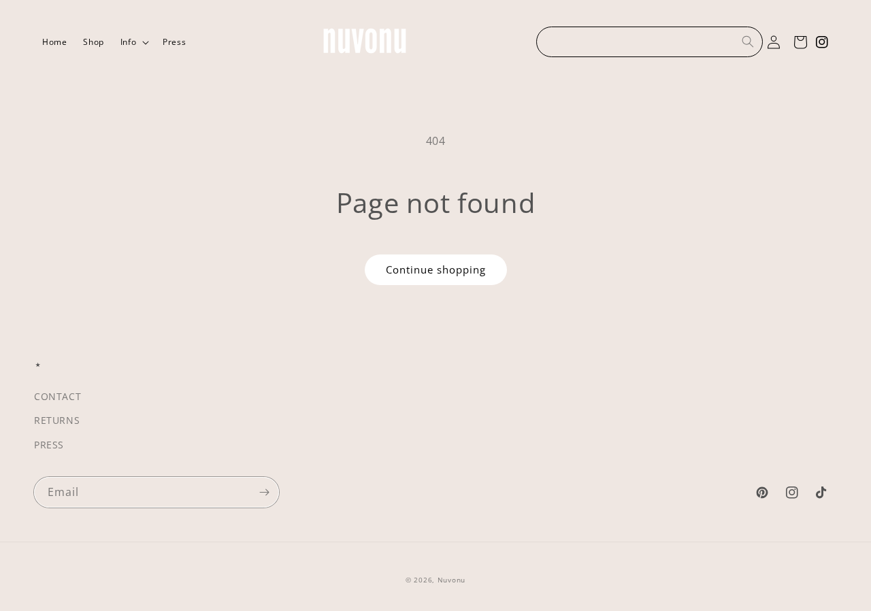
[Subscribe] (264, 492)
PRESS (49, 444)
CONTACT (57, 396)
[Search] (748, 41)
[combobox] (649, 42)
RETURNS (57, 420)
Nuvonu (451, 579)
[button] (133, 42)
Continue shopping (436, 269)
